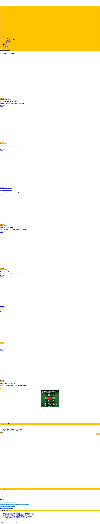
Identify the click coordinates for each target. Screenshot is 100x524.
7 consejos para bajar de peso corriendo (7, 271)
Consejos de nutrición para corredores (7, 345)
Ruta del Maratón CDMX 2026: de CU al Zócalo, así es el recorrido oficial (14, 517)
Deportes (1, 225)
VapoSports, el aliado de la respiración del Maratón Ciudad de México (14, 515)
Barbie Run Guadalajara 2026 (7, 428)
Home (3, 34)
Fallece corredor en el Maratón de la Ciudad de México (11, 494)
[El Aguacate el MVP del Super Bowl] (21, 222)
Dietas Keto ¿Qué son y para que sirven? (7, 383)
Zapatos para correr (5, 45)
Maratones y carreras (8, 37)
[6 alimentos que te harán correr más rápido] (26, 141)
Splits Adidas (7, 40)
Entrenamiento (4, 43)
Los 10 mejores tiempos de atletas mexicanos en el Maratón (12, 493)
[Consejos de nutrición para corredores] (20, 341)
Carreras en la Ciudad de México (10, 39)
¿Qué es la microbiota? (4, 309)
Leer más (1, 106)
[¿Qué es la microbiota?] (21, 304)
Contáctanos (2, 520)
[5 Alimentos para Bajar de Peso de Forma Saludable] (21, 96)
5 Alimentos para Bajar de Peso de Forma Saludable (9, 101)
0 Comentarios (2, 105)
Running (5, 143)
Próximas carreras (5, 46)
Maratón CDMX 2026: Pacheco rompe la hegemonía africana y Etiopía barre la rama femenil (17, 513)
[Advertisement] (31, 415)
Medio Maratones (7, 38)
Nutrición (9, 99)
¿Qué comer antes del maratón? (6, 190)
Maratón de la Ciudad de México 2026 (8, 426)
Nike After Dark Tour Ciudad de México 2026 (10, 430)
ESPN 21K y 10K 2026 (6, 427)
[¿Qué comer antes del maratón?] (26, 185)
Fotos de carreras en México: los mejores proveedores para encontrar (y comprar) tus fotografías (18, 495)
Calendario (4, 36)
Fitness (6, 99)
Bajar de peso (2, 99)
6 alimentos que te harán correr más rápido (8, 145)
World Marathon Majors (8, 41)
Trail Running (7, 42)
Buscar (1, 432)
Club (3, 35)
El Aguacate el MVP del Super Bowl (6, 227)
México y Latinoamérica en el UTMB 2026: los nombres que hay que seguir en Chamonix (17, 516)
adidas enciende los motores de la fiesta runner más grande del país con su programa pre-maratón (18, 514)
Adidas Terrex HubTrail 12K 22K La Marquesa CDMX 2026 (12, 429)
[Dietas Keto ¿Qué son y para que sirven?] (21, 378)
